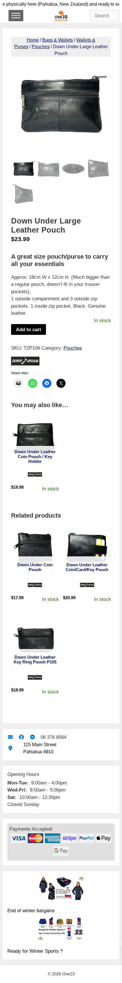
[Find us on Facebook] (21, 737)
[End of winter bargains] (61, 889)
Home (33, 40)
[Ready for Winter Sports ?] (61, 930)
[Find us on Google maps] (10, 748)
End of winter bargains (31, 910)
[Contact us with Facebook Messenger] (32, 737)
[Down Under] (25, 362)
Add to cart (28, 329)
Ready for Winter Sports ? (35, 951)
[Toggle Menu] (15, 15)
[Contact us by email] (10, 737)
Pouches (41, 46)
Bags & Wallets (57, 40)
